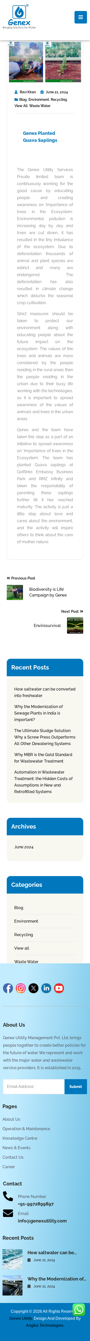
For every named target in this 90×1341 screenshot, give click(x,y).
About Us (11, 1119)
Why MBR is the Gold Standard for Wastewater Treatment (43, 758)
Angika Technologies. (45, 1325)
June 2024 (24, 847)
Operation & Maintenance (26, 1128)
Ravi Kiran (28, 92)
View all (21, 106)
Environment (38, 100)
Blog (23, 100)
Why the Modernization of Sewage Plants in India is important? (38, 713)
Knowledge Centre (19, 1138)
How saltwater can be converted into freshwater (45, 692)
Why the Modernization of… (57, 1278)
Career (8, 1166)
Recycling (59, 100)
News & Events (16, 1147)
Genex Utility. (21, 1318)
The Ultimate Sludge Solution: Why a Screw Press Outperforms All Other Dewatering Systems (45, 737)
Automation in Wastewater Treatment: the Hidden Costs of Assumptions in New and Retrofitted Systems (43, 782)
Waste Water (39, 106)
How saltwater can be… (52, 1252)
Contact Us (13, 1157)
